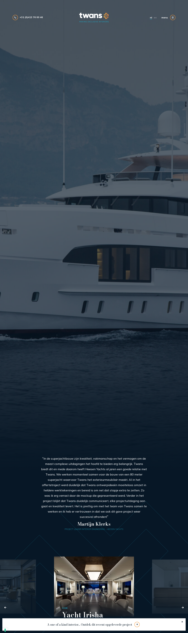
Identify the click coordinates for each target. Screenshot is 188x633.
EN (155, 17)
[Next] (183, 607)
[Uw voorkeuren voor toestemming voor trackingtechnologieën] (5, 630)
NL (151, 17)
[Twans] (94, 17)
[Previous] (5, 607)
